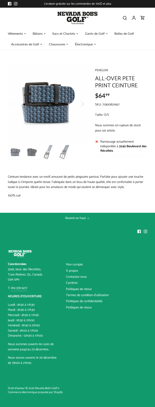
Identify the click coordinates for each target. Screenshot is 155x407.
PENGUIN (101, 70)
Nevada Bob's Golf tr (47, 388)
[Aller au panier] (142, 17)
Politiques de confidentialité (84, 301)
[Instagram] (15, 4)
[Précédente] (18, 104)
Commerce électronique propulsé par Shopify (35, 392)
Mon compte (74, 264)
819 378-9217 (19, 288)
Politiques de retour (79, 289)
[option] (47, 103)
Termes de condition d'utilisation (87, 295)
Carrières (72, 283)
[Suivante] (77, 104)
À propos (72, 270)
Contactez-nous (76, 277)
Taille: (99, 115)
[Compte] (133, 17)
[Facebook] (9, 4)
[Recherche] (124, 17)
